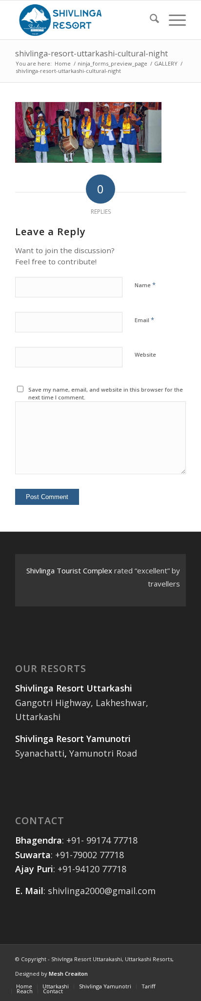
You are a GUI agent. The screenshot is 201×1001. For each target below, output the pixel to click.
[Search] (149, 19)
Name (145, 284)
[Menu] (172, 19)
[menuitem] (149, 19)
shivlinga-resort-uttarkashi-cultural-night (91, 53)
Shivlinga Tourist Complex (69, 570)
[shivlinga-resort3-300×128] (83, 19)
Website (145, 354)
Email (144, 319)
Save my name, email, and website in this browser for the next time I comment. (105, 393)
